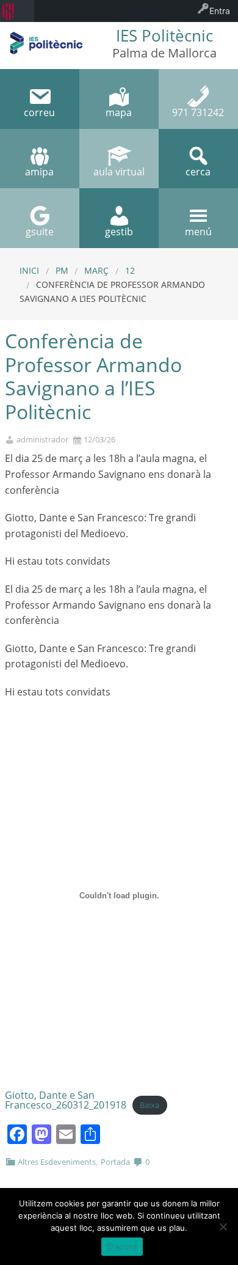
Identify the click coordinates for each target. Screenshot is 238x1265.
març (96, 270)
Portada (115, 1161)
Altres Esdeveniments (57, 1161)
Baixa (149, 1105)
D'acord (122, 1247)
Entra (219, 11)
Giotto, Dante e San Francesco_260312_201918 (65, 1100)
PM (62, 270)
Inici (29, 270)
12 (130, 270)
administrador (42, 440)
